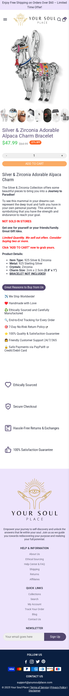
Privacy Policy (58, 687)
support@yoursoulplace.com (34, 682)
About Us (34, 554)
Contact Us (34, 619)
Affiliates (35, 579)
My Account (34, 604)
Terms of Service (39, 687)
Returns (34, 574)
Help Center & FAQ (34, 564)
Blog (34, 614)
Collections (34, 594)
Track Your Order (34, 609)
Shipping (35, 569)
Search (34, 599)
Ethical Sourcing (34, 559)
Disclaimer (34, 690)
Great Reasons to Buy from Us (23, 287)
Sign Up (55, 636)
